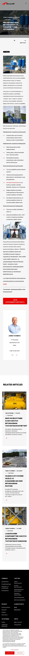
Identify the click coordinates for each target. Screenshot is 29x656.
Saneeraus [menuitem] (4, 614)
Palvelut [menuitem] (4, 604)
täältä (5, 284)
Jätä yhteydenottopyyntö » (15, 301)
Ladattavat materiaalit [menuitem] (4, 625)
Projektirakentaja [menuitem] (6, 584)
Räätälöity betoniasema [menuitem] (17, 594)
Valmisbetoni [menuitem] (5, 581)
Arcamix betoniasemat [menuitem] (18, 586)
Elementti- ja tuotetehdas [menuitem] (5, 587)
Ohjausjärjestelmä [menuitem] (19, 597)
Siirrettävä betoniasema (13, 182)
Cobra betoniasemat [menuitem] (18, 582)
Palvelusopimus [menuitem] (6, 607)
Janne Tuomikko (8, 17)
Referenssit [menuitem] (17, 609)
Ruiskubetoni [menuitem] (5, 590)
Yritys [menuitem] (16, 619)
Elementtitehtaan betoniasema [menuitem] (18, 590)
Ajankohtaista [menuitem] (19, 604)
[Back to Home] (8, 3)
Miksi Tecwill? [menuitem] (18, 622)
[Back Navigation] (14, 41)
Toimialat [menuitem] (5, 578)
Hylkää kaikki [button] (20, 652)
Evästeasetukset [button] (14, 649)
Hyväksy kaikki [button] (9, 652)
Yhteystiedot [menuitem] (17, 624)
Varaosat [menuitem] (4, 609)
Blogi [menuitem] (15, 607)
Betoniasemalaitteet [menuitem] (19, 600)
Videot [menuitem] (3, 622)
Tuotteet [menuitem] (17, 578)
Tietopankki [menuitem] (5, 619)
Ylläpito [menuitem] (4, 612)
